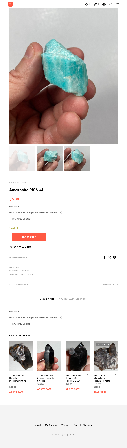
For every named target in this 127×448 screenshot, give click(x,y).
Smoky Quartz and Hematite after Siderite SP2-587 (74, 378)
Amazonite (22, 182)
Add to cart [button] (16, 392)
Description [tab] (47, 299)
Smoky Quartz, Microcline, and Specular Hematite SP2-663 (102, 379)
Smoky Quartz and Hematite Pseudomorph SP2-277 (17, 379)
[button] (87, 4)
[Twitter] (110, 257)
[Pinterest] (115, 257)
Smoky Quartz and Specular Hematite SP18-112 (45, 378)
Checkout (88, 425)
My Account (51, 425)
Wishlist (65, 425)
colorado (30, 274)
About (38, 425)
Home (11, 182)
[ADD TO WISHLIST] (32, 374)
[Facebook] (105, 257)
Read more (100, 392)
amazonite (20, 274)
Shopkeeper (69, 434)
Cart (76, 425)
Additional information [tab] (73, 299)
